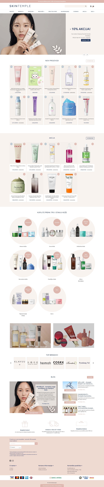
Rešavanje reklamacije (72, 471)
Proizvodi (30, 11)
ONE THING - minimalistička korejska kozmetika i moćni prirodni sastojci (86, 409)
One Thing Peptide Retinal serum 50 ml (69, 89)
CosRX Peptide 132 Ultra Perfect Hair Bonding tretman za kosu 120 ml (52, 197)
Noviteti (12, 11)
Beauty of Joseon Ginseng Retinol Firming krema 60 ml (52, 89)
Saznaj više (85, 40)
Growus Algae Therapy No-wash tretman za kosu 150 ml (35, 166)
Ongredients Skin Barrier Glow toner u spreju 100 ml (86, 89)
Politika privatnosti (42, 469)
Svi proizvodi (90, 60)
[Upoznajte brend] (70, 385)
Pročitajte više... (46, 403)
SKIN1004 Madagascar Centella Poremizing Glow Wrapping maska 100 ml (17, 89)
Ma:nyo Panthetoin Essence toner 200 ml (18, 119)
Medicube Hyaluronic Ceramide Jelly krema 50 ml (69, 119)
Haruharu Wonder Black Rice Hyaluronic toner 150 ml (35, 196)
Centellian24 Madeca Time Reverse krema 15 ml (86, 119)
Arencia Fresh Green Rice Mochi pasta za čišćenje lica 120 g (18, 196)
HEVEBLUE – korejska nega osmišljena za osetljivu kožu (45, 388)
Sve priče (90, 377)
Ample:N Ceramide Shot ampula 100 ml (52, 119)
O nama (11, 468)
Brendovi (20, 11)
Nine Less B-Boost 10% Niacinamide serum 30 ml (69, 166)
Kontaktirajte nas (71, 468)
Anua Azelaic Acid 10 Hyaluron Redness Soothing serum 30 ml (86, 166)
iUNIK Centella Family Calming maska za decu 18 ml (34, 89)
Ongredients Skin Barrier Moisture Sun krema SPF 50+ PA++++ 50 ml (52, 166)
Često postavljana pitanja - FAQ (74, 469)
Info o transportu (71, 473)
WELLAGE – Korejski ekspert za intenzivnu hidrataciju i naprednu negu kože (85, 384)
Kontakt (11, 469)
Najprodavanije (65, 11)
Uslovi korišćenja (42, 468)
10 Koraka (75, 11)
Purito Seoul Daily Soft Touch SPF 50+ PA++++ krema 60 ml (69, 196)
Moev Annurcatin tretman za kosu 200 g (17, 166)
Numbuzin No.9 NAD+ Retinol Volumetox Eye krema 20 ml (35, 119)
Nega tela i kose (53, 11)
